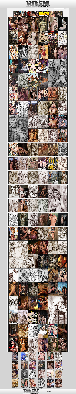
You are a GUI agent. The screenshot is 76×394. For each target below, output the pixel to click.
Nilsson (42, 9)
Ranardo (49, 9)
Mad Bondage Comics (58, 360)
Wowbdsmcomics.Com (33, 387)
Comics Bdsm (57, 387)
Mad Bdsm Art (14, 387)
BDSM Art (35, 9)
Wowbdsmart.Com (50, 369)
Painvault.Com (40, 378)
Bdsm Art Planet (41, 360)
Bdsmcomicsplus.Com (41, 369)
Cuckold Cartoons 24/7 (15, 369)
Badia (32, 9)
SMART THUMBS (40, 388)
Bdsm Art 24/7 (23, 360)
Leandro (39, 9)
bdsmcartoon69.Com (50, 387)
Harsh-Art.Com (23, 369)
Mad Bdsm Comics (15, 360)
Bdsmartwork (23, 378)
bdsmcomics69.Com (50, 360)
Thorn (26, 9)
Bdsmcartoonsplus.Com (15, 378)
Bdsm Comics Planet (32, 360)
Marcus (29, 9)
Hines (24, 9)
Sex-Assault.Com (58, 378)
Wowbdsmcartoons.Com (59, 369)
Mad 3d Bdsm (31, 369)
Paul (45, 9)
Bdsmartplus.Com (24, 387)
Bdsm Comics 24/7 (32, 378)
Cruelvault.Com (49, 378)
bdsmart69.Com (40, 387)
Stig (47, 9)
